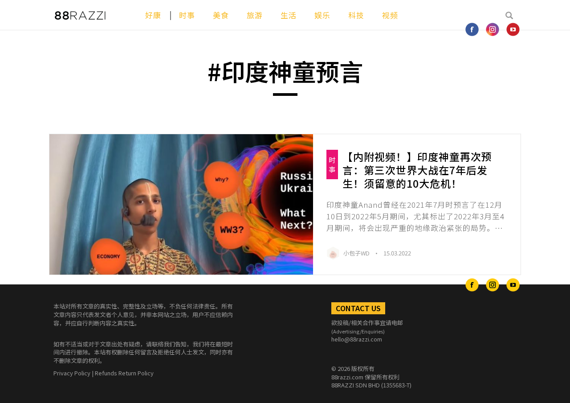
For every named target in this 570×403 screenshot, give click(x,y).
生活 (289, 15)
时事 (187, 15)
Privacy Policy (71, 373)
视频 (390, 15)
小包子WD (357, 253)
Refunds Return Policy (124, 373)
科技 (356, 15)
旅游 (255, 15)
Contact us (358, 308)
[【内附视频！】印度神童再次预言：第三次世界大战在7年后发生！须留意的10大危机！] (181, 204)
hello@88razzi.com (356, 339)
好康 (153, 15)
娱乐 (322, 15)
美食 (221, 15)
